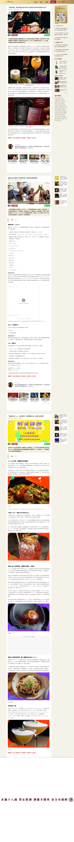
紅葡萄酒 (63, 109)
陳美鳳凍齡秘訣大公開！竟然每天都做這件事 (63, 82)
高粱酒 (56, 120)
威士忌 (59, 97)
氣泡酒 (56, 105)
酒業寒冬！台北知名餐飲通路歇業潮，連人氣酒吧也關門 (63, 78)
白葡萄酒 (56, 107)
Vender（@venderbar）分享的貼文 (23, 318)
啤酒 (56, 97)
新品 (61, 99)
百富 (66, 107)
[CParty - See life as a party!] (10, 2)
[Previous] (56, 14)
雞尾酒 (64, 116)
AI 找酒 (58, 1)
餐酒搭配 (59, 118)
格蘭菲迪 (62, 103)
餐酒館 (63, 118)
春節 (59, 103)
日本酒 (56, 103)
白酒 (63, 107)
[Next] (66, 14)
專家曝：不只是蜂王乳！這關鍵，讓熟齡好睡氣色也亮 (45, 161)
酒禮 (63, 114)
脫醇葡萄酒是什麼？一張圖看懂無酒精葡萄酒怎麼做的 (34, 161)
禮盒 (56, 109)
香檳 (66, 118)
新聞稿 (56, 101)
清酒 (62, 105)
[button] (66, 2)
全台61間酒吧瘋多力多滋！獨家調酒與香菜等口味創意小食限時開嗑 (13, 399)
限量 (61, 116)
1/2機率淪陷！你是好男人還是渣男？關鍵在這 (34, 399)
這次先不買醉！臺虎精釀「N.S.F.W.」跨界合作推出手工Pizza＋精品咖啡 (63, 90)
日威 (59, 101)
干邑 (62, 97)
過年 (56, 114)
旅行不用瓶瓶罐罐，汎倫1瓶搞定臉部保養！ (23, 399)
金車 (56, 116)
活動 (59, 105)
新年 (63, 99)
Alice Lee (19, 9)
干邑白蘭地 (57, 99)
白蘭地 (60, 107)
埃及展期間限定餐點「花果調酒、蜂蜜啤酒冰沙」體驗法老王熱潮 (45, 399)
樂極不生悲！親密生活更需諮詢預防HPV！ (23, 161)
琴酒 (64, 105)
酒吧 (58, 114)
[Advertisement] (29, 169)
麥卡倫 (60, 120)
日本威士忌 (63, 101)
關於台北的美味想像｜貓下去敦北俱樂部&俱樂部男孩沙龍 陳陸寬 (13, 161)
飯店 (56, 118)
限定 (58, 116)
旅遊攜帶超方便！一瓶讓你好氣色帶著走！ (63, 86)
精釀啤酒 (59, 109)
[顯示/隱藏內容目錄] (15, 220)
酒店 (61, 114)
